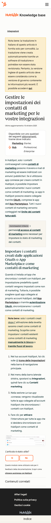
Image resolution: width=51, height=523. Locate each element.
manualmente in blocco (21, 342)
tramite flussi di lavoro (20, 346)
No (26, 458)
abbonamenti (29, 136)
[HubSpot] (4, 4)
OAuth (16, 200)
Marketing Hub (17, 145)
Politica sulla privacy (25, 499)
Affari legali (20, 494)
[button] (25, 299)
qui (30, 88)
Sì (12, 458)
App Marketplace (18, 204)
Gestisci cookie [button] (22, 505)
